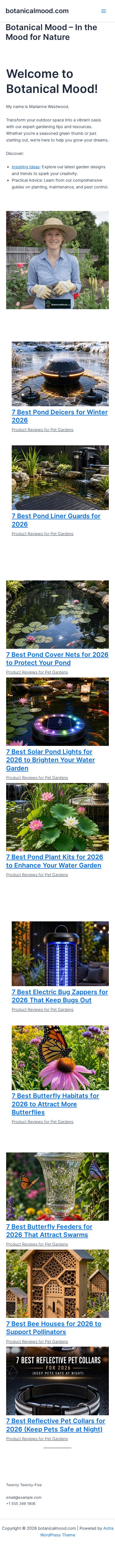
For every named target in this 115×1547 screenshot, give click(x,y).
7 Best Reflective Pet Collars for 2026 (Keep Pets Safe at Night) (55, 1425)
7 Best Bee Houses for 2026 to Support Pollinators (53, 1328)
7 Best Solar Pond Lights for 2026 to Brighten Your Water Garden (50, 760)
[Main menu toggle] (103, 11)
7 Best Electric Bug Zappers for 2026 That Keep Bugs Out (60, 996)
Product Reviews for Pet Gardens (42, 429)
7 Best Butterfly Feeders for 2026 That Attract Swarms (49, 1231)
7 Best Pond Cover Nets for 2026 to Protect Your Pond (57, 659)
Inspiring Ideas (26, 166)
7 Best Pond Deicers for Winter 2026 (60, 416)
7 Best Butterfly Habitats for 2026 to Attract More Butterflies (55, 1104)
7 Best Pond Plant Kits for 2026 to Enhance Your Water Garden (54, 861)
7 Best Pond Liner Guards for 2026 (56, 520)
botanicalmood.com (37, 11)
